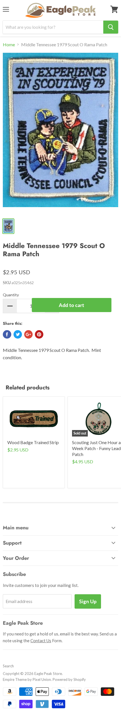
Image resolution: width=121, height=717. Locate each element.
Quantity (11, 294)
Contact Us (40, 640)
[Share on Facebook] (7, 334)
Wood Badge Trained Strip (33, 442)
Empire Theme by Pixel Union (27, 679)
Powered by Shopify (69, 679)
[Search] (110, 27)
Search (8, 666)
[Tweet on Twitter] (18, 334)
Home (9, 44)
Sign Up (88, 601)
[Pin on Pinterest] (39, 334)
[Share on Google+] (28, 334)
